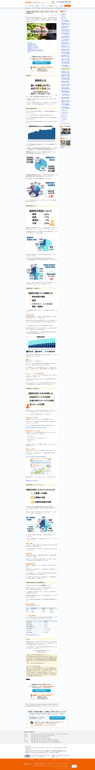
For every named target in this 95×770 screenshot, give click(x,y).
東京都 (32, 733)
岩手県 (40, 735)
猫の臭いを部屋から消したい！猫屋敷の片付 (65, 21)
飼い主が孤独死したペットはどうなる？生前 (65, 95)
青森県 (38, 735)
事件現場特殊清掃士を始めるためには (65, 27)
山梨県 (45, 736)
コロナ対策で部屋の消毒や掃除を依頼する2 (65, 37)
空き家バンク (53, 751)
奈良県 (54, 739)
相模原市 (46, 733)
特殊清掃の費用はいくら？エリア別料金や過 (65, 108)
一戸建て (35, 750)
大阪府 (40, 739)
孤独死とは (30, 42)
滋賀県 (32, 739)
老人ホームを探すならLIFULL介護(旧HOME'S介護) (36, 456)
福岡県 (32, 742)
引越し (31, 747)
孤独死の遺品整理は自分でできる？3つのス (65, 82)
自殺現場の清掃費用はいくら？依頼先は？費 (65, 34)
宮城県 (43, 735)
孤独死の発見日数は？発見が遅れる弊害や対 (65, 88)
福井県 (43, 736)
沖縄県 (60, 742)
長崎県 (43, 742)
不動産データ (53, 752)
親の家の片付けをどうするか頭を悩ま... (65, 147)
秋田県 (48, 735)
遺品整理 (56, 747)
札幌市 (35, 735)
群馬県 (67, 733)
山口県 (48, 740)
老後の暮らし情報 (60, 747)
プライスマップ (42, 751)
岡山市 (40, 740)
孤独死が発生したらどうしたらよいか (35, 49)
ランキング (43, 5)
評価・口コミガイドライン (52, 765)
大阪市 (43, 739)
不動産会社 (61, 751)
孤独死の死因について (32, 45)
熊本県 (46, 742)
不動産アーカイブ (48, 751)
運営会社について (59, 765)
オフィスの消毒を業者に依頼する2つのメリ (65, 40)
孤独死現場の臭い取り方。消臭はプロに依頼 (65, 72)
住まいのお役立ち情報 (33, 752)
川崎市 (43, 733)
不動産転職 (57, 752)
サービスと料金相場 (49, 5)
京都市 (37, 739)
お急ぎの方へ (67, 5)
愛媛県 (56, 740)
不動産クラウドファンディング (49, 747)
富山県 (38, 736)
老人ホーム (34, 747)
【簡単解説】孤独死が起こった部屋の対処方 (65, 104)
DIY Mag (46, 752)
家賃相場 (57, 751)
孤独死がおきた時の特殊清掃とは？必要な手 (65, 101)
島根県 (35, 740)
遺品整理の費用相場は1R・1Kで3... (65, 135)
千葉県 (56, 733)
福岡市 (38, 742)
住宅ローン (31, 751)
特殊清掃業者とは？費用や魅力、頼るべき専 (65, 24)
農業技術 (65, 747)
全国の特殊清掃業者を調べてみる (33, 634)
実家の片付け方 (64, 116)
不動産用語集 (27, 752)
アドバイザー (63, 750)
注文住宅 (38, 750)
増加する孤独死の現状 (32, 43)
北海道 (32, 735)
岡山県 (37, 740)
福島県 (53, 735)
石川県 (40, 736)
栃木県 (64, 733)
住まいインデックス (37, 751)
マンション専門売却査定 (53, 750)
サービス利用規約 (36, 765)
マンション (31, 750)
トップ (26, 5)
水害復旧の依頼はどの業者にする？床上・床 (65, 43)
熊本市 (49, 742)
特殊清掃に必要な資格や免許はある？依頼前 (65, 30)
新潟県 (32, 736)
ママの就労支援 (42, 747)
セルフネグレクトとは (65, 123)
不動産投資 (59, 750)
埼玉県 (49, 733)
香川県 (53, 740)
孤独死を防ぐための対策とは (33, 47)
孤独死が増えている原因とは (33, 46)
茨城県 (62, 733)
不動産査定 (47, 750)
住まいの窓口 (27, 751)
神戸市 (50, 739)
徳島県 (51, 740)
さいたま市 (52, 733)
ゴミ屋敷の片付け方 (65, 112)
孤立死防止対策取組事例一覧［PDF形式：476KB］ (36, 427)
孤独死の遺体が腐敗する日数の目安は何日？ (65, 92)
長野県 (48, 736)
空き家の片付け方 (64, 110)
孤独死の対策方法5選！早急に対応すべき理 (65, 98)
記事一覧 (55, 5)
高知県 (58, 740)
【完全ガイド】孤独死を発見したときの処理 (65, 59)
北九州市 (35, 742)
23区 (34, 733)
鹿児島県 (57, 742)
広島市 (45, 740)
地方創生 (38, 747)
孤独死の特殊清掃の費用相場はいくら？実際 (65, 75)
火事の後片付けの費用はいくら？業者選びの (65, 53)
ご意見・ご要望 (65, 765)
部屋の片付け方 (64, 114)
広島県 (43, 740)
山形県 (51, 735)
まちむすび (65, 751)
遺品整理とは (63, 13)
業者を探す (37, 5)
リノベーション (42, 750)
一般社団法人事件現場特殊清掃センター (37, 663)
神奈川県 (37, 733)
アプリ (49, 752)
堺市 (45, 739)
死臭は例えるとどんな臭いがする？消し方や (65, 46)
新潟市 (35, 736)
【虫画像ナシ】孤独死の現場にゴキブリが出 (65, 85)
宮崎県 (54, 742)
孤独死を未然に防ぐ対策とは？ (33, 480)
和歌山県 (56, 739)
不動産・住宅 (27, 747)
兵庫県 (48, 739)
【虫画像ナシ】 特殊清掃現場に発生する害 (65, 50)
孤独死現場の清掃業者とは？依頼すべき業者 (65, 63)
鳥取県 (32, 740)
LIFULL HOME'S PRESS (40, 752)
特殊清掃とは (63, 18)
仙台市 (45, 735)
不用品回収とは (64, 118)
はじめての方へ (31, 5)
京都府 (35, 739)
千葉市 (59, 733)
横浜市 (40, 733)
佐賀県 (41, 742)
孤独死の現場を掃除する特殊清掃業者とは (36, 50)
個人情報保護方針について (43, 765)
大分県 (52, 742)
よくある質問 (61, 5)
